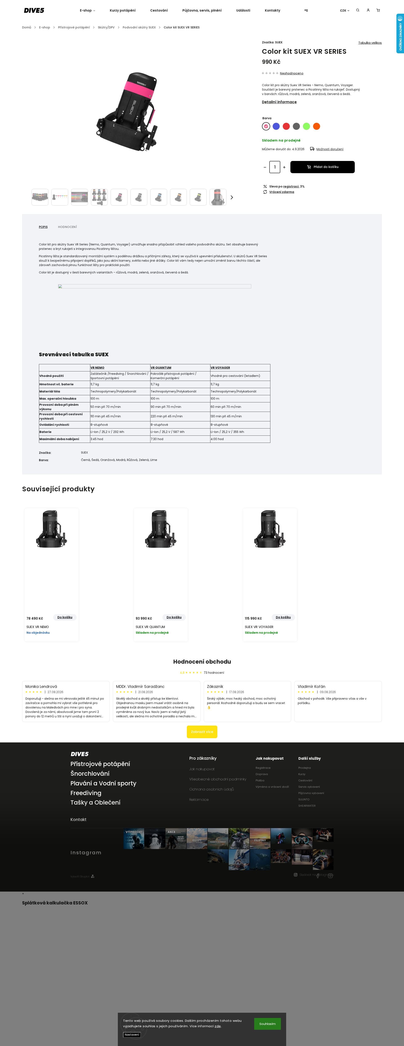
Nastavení (132, 1035)
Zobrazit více (202, 731)
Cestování (305, 780)
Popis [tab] (43, 227)
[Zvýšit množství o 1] (284, 167)
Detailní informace (279, 101)
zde (218, 1026)
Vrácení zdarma (281, 192)
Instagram (330, 876)
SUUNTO (304, 799)
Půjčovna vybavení (311, 793)
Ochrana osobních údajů (211, 789)
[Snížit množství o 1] (265, 167)
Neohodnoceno (291, 73)
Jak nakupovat (202, 768)
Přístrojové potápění (100, 764)
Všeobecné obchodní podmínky (217, 779)
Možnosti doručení (329, 149)
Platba (260, 780)
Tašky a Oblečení (95, 803)
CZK (343, 11)
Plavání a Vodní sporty (103, 783)
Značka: (272, 42)
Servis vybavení (309, 787)
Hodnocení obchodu (202, 662)
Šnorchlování (89, 774)
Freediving (85, 793)
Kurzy (301, 774)
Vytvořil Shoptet (79, 876)
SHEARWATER (307, 806)
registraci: (291, 186)
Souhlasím (267, 1024)
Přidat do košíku (326, 167)
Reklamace (199, 799)
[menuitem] (91, 10)
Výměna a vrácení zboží (272, 787)
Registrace (263, 768)
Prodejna (304, 768)
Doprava (262, 774)
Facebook (318, 876)
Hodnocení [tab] (67, 227)
